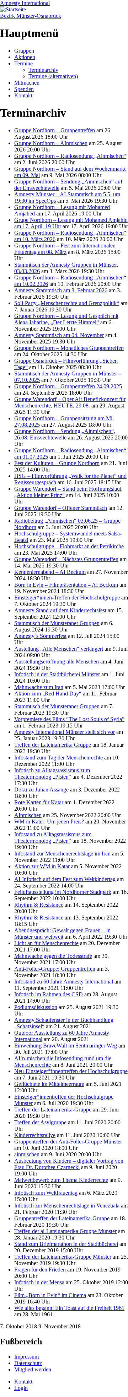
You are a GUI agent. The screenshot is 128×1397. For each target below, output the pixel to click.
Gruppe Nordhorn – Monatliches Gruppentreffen (69, 348)
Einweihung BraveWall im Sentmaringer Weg (65, 1046)
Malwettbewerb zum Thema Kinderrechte (61, 1180)
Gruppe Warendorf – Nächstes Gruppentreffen (66, 559)
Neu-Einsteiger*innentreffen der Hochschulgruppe (71, 1071)
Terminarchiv (43, 70)
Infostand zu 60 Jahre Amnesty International (63, 982)
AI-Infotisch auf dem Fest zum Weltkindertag (65, 879)
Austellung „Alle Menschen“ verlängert (58, 649)
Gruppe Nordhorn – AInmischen (50, 143)
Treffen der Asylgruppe (40, 1122)
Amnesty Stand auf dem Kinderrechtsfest (60, 610)
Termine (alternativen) (53, 76)
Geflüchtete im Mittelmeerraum (49, 1084)
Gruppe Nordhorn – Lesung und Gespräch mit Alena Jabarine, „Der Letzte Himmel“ (66, 319)
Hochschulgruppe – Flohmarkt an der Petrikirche (69, 546)
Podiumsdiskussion (35, 1007)
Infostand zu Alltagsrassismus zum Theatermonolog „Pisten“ (52, 837)
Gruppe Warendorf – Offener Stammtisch (60, 508)
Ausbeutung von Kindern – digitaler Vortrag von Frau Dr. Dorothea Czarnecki (68, 1164)
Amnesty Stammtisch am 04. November (59, 335)
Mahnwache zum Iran (38, 687)
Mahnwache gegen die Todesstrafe (53, 956)
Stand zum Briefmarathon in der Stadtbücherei (66, 1244)
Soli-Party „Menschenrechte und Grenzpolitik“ (66, 303)
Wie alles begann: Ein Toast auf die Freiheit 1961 (69, 1308)
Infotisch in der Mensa (39, 1282)
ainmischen (26, 1154)
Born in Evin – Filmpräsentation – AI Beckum (66, 585)
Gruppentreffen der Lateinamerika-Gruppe (62, 1218)
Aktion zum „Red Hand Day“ (47, 693)
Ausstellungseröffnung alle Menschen (56, 661)
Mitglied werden (32, 1369)
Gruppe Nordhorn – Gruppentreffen (54, 130)
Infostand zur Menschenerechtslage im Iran (62, 854)
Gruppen (24, 51)
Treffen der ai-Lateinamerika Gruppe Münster (65, 1231)
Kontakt (23, 95)
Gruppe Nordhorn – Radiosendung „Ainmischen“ (70, 156)
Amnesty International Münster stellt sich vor (64, 732)
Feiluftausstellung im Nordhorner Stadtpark (62, 892)
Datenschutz (28, 1363)
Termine (23, 63)
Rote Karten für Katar (38, 802)
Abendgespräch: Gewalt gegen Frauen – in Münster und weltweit (62, 933)
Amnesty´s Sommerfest (40, 636)
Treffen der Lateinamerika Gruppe (52, 745)
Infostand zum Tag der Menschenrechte (58, 758)
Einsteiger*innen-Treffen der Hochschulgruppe (67, 597)
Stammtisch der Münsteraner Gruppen (57, 623)
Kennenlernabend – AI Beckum (50, 572)
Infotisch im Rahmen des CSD (48, 994)
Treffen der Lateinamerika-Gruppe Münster (62, 1257)
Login (21, 1388)
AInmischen (28, 815)
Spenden (24, 89)
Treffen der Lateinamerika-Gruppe (52, 1110)
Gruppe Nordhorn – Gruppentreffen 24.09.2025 (68, 386)
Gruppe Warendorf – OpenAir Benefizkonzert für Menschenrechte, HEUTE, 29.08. (70, 402)
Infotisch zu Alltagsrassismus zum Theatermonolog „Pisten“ (52, 773)
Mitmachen (26, 83)
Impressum (26, 1357)
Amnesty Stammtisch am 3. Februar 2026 (60, 290)
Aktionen (24, 57)
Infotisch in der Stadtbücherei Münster (57, 674)
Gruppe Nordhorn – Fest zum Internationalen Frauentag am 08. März (65, 248)
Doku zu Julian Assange (41, 790)
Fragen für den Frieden (40, 1270)
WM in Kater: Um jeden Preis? (49, 822)
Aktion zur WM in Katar (42, 866)
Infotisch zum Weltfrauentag (46, 1193)
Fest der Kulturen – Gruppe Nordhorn (57, 463)
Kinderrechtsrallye (34, 1135)
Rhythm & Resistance (38, 905)
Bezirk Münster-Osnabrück (30, 16)
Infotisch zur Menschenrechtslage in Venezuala (66, 1206)
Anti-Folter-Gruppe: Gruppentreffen (54, 969)
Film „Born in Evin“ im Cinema (50, 1295)
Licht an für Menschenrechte (46, 943)
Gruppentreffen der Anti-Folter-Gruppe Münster (68, 1142)
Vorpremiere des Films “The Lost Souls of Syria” (69, 719)
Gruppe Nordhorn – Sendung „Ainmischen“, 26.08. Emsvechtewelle (64, 434)
